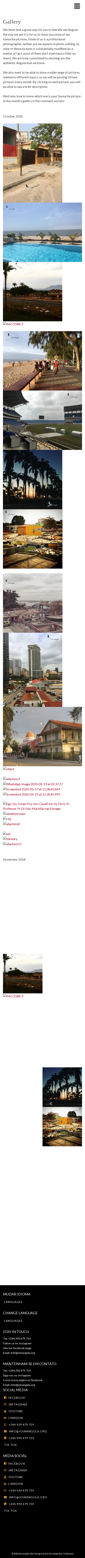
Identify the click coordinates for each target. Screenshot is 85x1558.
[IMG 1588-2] (13, 323)
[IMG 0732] (32, 538)
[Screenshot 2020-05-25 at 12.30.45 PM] (31, 794)
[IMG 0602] (32, 602)
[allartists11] (12, 843)
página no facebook (30, 1380)
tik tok (10, 1444)
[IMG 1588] (32, 291)
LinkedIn (15, 1418)
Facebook (16, 1397)
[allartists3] (11, 778)
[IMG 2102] (42, 736)
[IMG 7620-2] (42, 360)
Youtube (15, 1411)
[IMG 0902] (32, 162)
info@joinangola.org (23, 1352)
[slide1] (8, 768)
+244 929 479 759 (21, 1424)
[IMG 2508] (32, 479)
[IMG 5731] (32, 669)
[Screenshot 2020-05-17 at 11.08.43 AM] (31, 789)
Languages (13, 1302)
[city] (7, 818)
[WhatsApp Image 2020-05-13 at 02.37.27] (33, 783)
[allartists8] (11, 823)
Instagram (24, 1343)
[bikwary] (10, 838)
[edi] (6, 833)
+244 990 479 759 (21, 1438)
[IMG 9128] (42, 420)
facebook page (22, 1348)
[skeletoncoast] (14, 813)
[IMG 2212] (42, 232)
